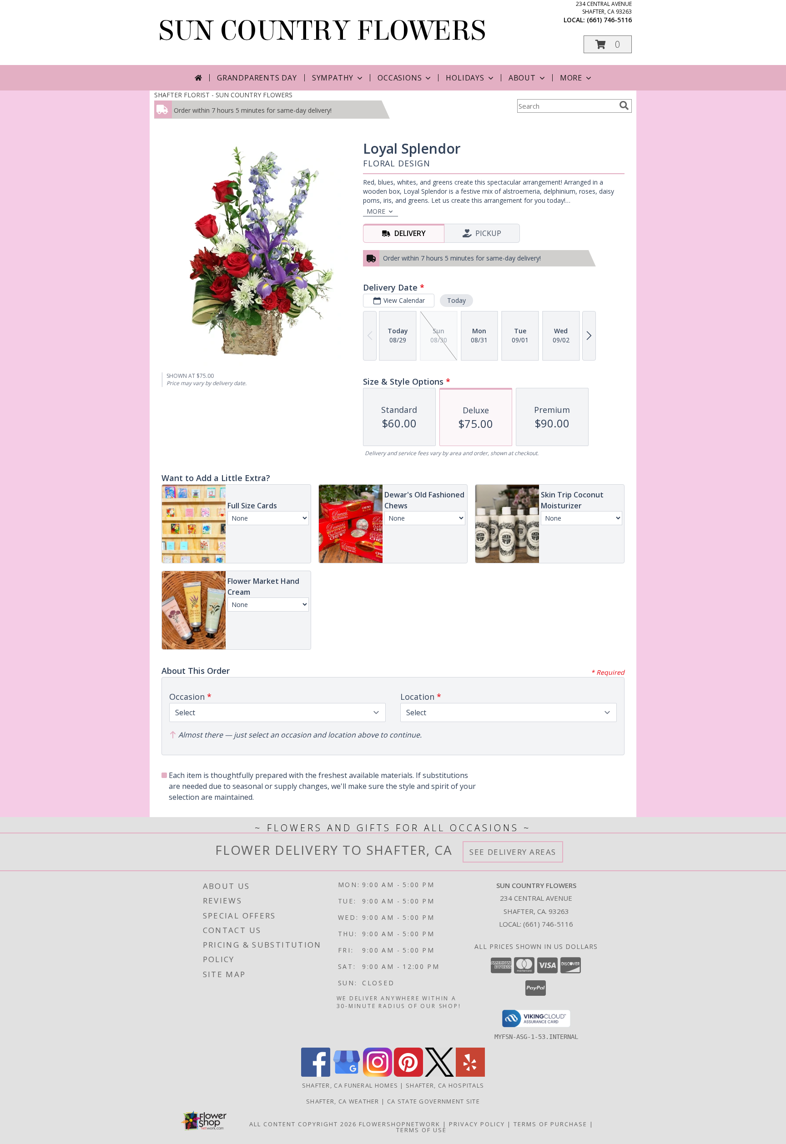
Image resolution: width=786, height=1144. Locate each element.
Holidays (465, 78)
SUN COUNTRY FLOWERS (322, 31)
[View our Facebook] (315, 1074)
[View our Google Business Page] (346, 1074)
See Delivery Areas (512, 852)
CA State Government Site (433, 1101)
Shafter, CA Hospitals (445, 1085)
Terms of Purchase (550, 1124)
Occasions (400, 78)
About (522, 78)
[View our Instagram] (377, 1074)
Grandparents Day (257, 78)
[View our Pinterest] (408, 1074)
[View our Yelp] (470, 1074)
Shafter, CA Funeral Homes (350, 1085)
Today (456, 300)
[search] (624, 105)
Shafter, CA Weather (342, 1101)
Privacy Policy (477, 1124)
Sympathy (332, 78)
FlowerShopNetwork (399, 1124)
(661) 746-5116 (609, 19)
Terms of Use (421, 1130)
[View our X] (439, 1074)
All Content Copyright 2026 (303, 1124)
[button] (608, 44)
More (571, 78)
